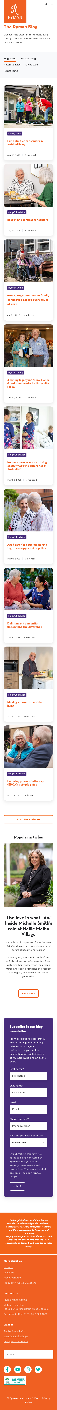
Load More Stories (28, 819)
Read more (28, 993)
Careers (8, 1267)
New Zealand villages (16, 1336)
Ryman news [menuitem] (11, 70)
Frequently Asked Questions (20, 1282)
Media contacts (12, 1277)
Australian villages (14, 1331)
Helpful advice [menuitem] (12, 64)
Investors (9, 1272)
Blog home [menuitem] (10, 58)
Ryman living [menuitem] (28, 58)
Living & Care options (16, 1341)
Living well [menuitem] (31, 64)
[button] (45, 3)
